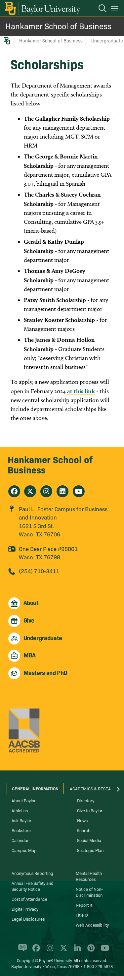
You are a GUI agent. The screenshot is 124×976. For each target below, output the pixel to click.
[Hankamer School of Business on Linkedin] (62, 491)
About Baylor (24, 800)
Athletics (20, 810)
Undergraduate (107, 40)
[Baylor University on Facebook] (35, 950)
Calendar (20, 840)
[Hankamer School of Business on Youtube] (78, 491)
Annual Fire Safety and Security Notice (33, 886)
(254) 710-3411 (39, 571)
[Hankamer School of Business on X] (30, 491)
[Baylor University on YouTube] (103, 950)
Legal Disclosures (28, 919)
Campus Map (24, 850)
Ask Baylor (21, 820)
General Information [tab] (35, 788)
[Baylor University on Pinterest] (90, 950)
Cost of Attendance (29, 899)
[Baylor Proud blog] (21, 950)
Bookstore (21, 830)
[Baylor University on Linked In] (76, 950)
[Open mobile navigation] (115, 10)
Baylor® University (55, 960)
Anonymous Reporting (32, 873)
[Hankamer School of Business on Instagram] (46, 491)
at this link (81, 391)
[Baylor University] (42, 8)
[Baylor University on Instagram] (49, 950)
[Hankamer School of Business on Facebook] (14, 491)
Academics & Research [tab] (94, 788)
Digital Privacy (25, 909)
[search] (99, 9)
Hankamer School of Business (58, 25)
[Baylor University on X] (62, 950)
